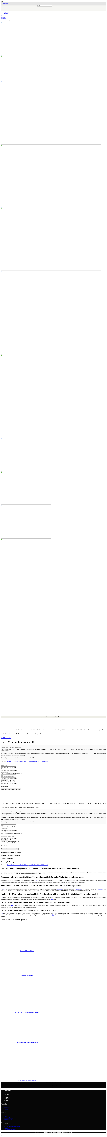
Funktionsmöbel (17, 761)
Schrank (59, 889)
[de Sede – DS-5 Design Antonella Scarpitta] (27, 1010)
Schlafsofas (3, 18)
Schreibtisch (100, 889)
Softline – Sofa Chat (27, 975)
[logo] (20, 13)
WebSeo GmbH (67, 1132)
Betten (9, 761)
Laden (5, 1116)
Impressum (7, 1107)
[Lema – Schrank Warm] (27, 948)
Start (2, 15)
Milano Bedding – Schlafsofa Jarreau (27, 1042)
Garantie (6, 1128)
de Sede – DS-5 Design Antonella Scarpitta (27, 1012)
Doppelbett (78, 889)
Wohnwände (44, 761)
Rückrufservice (8, 1119)
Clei (12, 761)
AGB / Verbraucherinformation (12, 1126)
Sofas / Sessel (37, 761)
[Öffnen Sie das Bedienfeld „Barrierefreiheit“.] (1, 1135)
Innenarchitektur (8, 1118)
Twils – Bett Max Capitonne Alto (27, 1080)
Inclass (6, 1100)
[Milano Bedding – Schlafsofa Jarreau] (27, 1039)
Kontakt (6, 1109)
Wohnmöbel (3, 17)
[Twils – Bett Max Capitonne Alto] (27, 1077)
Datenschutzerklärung (10, 1129)
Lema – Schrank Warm (27, 951)
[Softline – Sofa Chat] (27, 972)
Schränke (31, 761)
